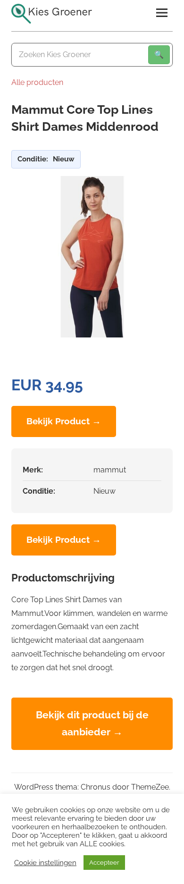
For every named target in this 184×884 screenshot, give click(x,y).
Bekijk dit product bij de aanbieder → (92, 723)
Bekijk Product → (63, 421)
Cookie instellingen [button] (45, 863)
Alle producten (37, 82)
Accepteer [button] (104, 862)
